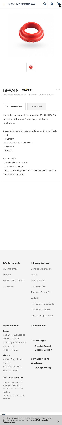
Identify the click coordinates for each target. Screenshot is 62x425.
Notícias (7, 274)
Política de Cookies (40, 309)
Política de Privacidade (42, 304)
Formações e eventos (14, 280)
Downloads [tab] (36, 107)
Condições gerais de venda (41, 271)
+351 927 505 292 (42, 368)
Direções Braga (42, 346)
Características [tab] (14, 107)
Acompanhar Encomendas (38, 283)
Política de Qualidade (42, 315)
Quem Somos (10, 268)
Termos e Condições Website (41, 295)
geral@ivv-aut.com (15, 377)
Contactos (8, 286)
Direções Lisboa (43, 350)
